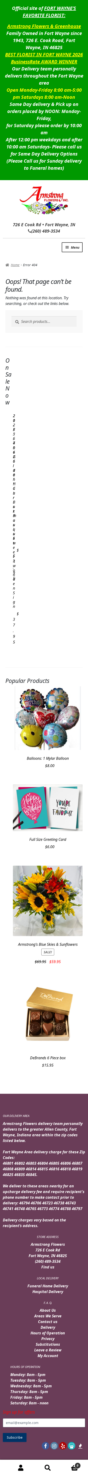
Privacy (47, 1338)
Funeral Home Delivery (47, 1286)
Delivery (48, 1327)
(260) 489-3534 (48, 1261)
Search (47, 1468)
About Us (48, 1310)
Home (15, 265)
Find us (47, 1267)
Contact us (47, 1321)
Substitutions (48, 1344)
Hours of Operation (48, 1333)
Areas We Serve (47, 1316)
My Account (48, 1355)
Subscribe (15, 1437)
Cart (70, 1463)
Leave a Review (47, 1350)
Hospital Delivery (47, 1291)
